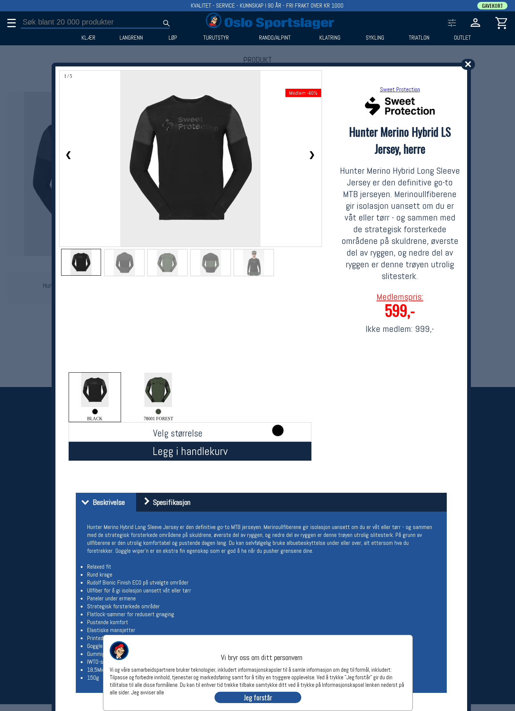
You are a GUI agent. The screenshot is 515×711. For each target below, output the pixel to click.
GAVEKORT (492, 5)
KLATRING (329, 38)
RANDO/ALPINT (275, 38)
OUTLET (462, 38)
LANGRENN (131, 38)
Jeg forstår (258, 697)
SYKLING (375, 38)
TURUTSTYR (216, 38)
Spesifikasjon (169, 502)
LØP (173, 38)
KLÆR (88, 38)
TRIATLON (419, 38)
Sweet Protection (400, 89)
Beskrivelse (107, 502)
